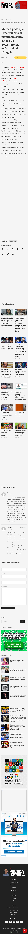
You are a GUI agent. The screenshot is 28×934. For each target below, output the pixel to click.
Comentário (5, 586)
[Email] (12, 254)
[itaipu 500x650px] (14, 771)
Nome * (3, 567)
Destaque (8, 19)
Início (2, 19)
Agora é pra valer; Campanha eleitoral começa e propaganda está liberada (17, 710)
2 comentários (21, 57)
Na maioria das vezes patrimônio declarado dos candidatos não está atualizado (7, 394)
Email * (3, 573)
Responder (23, 493)
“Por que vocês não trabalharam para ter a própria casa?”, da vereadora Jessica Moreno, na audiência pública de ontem (7, 321)
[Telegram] (2, 254)
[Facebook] (2, 249)
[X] (7, 249)
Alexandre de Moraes (16, 67)
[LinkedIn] (12, 249)
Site (2, 580)
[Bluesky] (7, 254)
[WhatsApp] (18, 249)
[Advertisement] (14, 180)
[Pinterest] (23, 249)
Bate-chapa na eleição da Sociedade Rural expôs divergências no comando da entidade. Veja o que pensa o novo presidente (17, 736)
